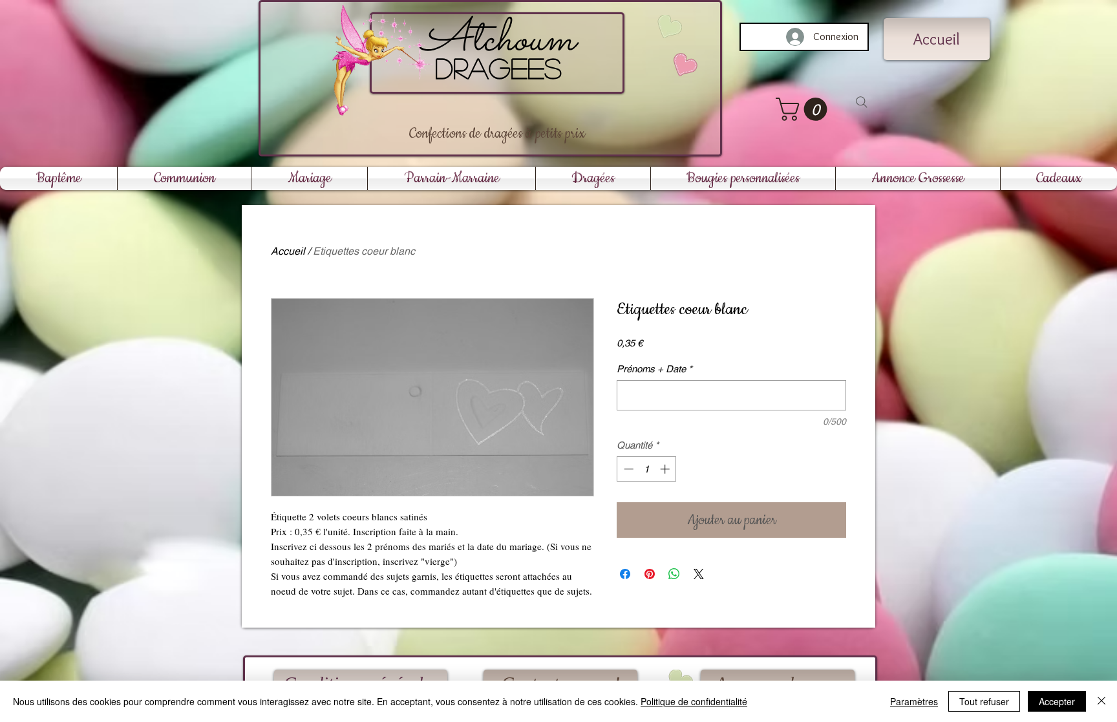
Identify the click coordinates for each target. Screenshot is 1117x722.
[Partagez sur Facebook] (625, 574)
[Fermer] (1101, 701)
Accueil (288, 251)
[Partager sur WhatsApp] (674, 574)
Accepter (1057, 701)
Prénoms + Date (654, 368)
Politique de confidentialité (694, 701)
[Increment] (666, 469)
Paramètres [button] (914, 701)
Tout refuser (984, 701)
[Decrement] (627, 469)
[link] (804, 109)
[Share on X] (699, 574)
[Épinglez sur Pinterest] (649, 574)
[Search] (861, 102)
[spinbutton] (646, 469)
